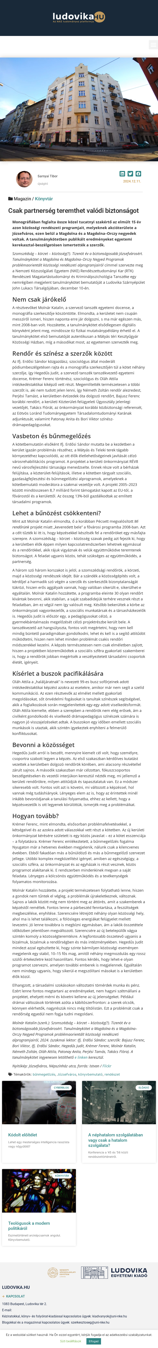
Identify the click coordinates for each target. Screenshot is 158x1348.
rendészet (112, 1074)
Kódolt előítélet (22, 1134)
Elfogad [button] (94, 1341)
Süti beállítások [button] (70, 1341)
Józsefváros (66, 1074)
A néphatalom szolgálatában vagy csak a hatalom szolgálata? (115, 1140)
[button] (153, 44)
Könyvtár (44, 198)
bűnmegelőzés (44, 1074)
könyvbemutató (90, 1074)
